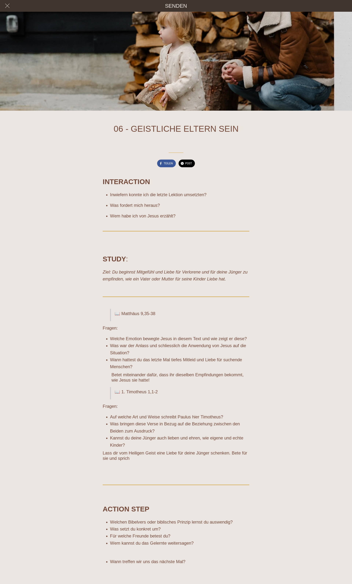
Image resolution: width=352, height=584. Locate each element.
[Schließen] (7, 6)
